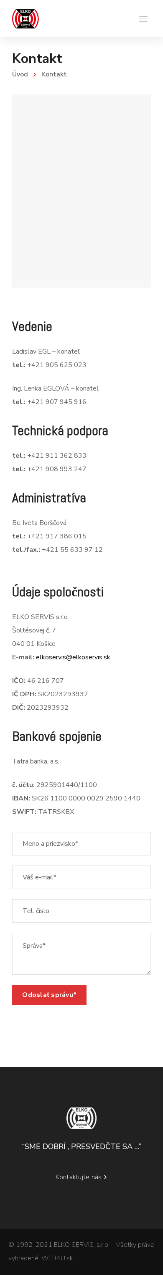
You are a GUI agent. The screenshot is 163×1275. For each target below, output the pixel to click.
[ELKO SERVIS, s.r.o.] (25, 18)
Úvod (20, 74)
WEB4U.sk (57, 1258)
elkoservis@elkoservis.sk (73, 657)
